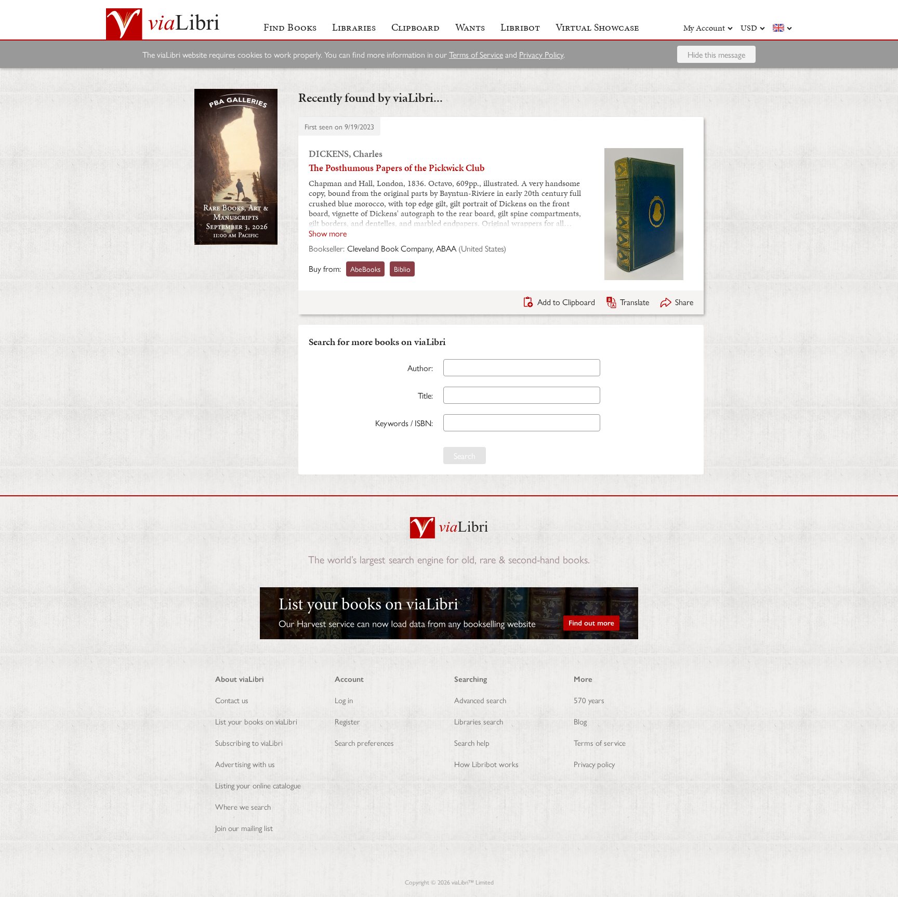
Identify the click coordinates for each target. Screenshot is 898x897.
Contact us (231, 699)
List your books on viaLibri (256, 721)
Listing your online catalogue (258, 785)
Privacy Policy (541, 54)
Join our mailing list (244, 827)
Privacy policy (594, 763)
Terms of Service (476, 54)
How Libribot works (486, 763)
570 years (589, 699)
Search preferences (364, 742)
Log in (344, 699)
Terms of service (600, 742)
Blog (580, 721)
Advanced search (480, 699)
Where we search (243, 806)
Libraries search (478, 721)
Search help (472, 742)
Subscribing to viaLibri (249, 742)
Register (347, 721)
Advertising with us (245, 763)
